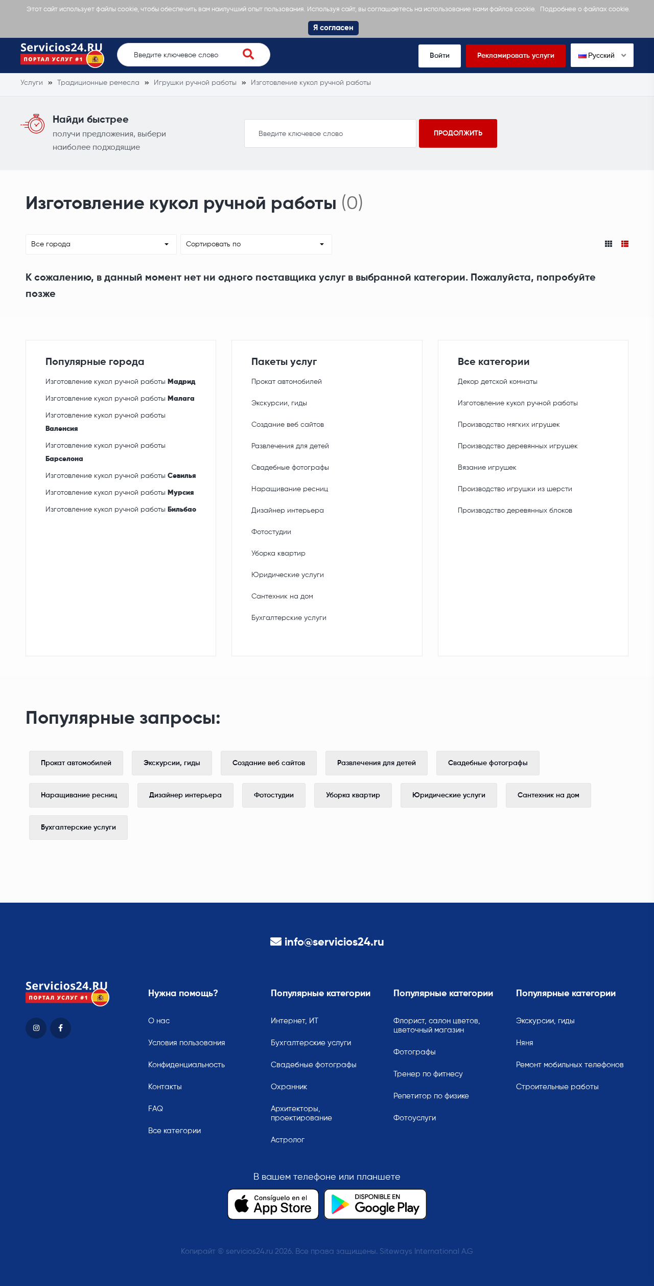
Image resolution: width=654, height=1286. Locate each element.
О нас (159, 1021)
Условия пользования (186, 1043)
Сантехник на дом (282, 596)
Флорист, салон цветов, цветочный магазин (436, 1025)
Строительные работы (557, 1087)
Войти (440, 55)
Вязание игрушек (487, 467)
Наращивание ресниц (289, 489)
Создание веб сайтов (287, 424)
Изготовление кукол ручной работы (120, 381)
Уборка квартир (278, 553)
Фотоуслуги (414, 1118)
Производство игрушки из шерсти (515, 489)
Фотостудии (271, 532)
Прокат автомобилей (286, 381)
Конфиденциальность (186, 1065)
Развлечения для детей (290, 446)
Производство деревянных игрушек (518, 446)
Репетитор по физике (431, 1096)
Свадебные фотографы (290, 467)
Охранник (289, 1087)
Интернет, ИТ (294, 1021)
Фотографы (414, 1052)
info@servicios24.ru (334, 942)
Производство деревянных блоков (515, 510)
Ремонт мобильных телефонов (570, 1065)
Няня (524, 1043)
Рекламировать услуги (515, 55)
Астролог (288, 1140)
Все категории (174, 1131)
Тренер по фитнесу (428, 1074)
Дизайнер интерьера (287, 510)
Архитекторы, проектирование (301, 1113)
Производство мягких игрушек (509, 424)
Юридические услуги (287, 575)
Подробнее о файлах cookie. (585, 9)
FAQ (155, 1109)
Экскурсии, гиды (279, 403)
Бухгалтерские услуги (288, 618)
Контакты (165, 1087)
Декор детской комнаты (498, 381)
